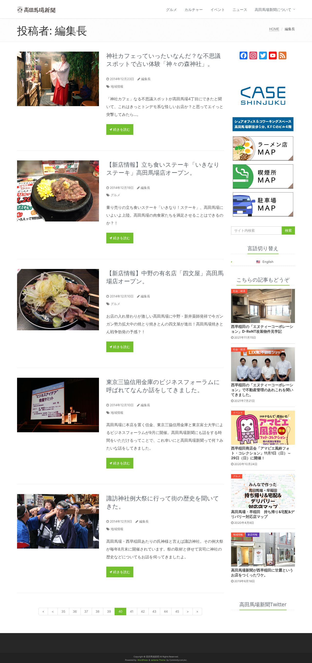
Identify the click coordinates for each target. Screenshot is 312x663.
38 (97, 611)
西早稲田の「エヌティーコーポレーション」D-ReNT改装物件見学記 (262, 329)
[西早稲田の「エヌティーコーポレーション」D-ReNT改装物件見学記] (263, 306)
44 (166, 611)
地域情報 (117, 86)
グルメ (171, 9)
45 (177, 611)
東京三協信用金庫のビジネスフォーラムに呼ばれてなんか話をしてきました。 (163, 386)
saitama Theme (158, 660)
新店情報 (252, 534)
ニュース (240, 9)
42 (143, 611)
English (268, 262)
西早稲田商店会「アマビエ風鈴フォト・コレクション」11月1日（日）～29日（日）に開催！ (261, 453)
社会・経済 (239, 290)
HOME (274, 29)
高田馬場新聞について (273, 9)
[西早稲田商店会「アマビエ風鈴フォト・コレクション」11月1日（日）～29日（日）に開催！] (263, 427)
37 (86, 611)
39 (109, 611)
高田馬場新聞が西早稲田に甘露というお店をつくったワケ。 (262, 572)
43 (154, 611)
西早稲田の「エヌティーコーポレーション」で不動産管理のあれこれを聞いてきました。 (262, 390)
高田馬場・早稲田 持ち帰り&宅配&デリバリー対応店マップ (262, 514)
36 (75, 611)
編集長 (146, 79)
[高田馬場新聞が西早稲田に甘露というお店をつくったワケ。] (263, 549)
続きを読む (121, 129)
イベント (217, 9)
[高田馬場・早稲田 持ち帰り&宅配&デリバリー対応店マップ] (263, 491)
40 (120, 611)
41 (131, 611)
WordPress (142, 660)
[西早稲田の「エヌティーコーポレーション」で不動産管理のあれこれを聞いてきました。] (263, 364)
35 (63, 611)
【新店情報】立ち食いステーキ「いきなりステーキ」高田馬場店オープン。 (163, 168)
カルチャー (194, 9)
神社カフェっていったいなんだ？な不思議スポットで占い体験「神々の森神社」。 (163, 60)
